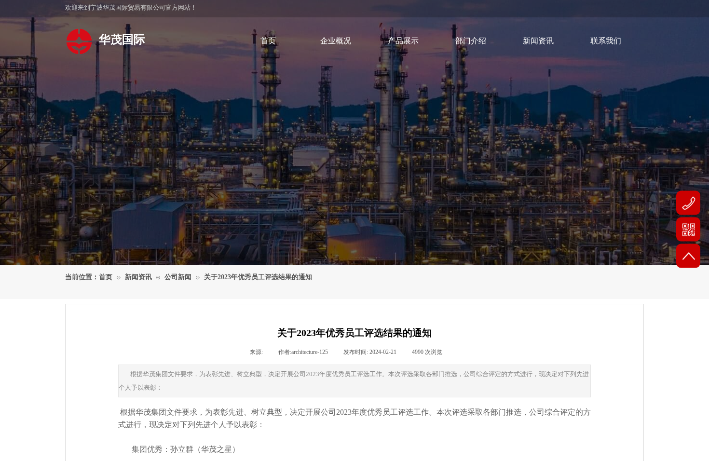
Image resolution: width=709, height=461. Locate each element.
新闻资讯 (538, 41)
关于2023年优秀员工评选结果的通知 (258, 277)
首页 (268, 41)
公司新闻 (177, 277)
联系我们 (605, 41)
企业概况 (335, 41)
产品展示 (403, 41)
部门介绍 (470, 41)
